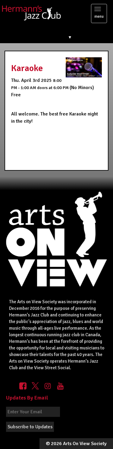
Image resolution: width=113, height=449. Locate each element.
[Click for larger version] (84, 67)
